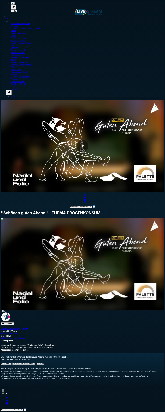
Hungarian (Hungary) (20, 57)
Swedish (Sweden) (19, 84)
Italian (13, 60)
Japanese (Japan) (19, 62)
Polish (13, 67)
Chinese (14, 26)
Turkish (14, 89)
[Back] (13, 3)
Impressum (6, 363)
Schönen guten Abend (14, 338)
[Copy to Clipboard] (85, 202)
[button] (7, 323)
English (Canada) (18, 40)
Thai (13, 86)
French (14, 45)
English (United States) (21, 43)
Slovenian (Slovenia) (20, 77)
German (14, 48)
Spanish (14, 79)
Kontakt (40, 363)
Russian (14, 74)
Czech (13, 31)
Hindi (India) (16, 55)
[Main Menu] (13, 7)
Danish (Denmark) (19, 33)
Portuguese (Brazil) (20, 72)
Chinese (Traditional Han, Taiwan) (26, 28)
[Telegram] (85, 197)
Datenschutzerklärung (24, 363)
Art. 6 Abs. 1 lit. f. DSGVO (141, 371)
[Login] (13, 96)
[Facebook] (85, 200)
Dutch (13, 35)
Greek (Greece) (18, 50)
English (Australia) (19, 38)
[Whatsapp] (85, 195)
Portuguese (16, 69)
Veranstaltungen (9, 328)
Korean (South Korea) (21, 64)
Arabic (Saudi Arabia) (20, 23)
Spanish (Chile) (18, 81)
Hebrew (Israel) (18, 52)
